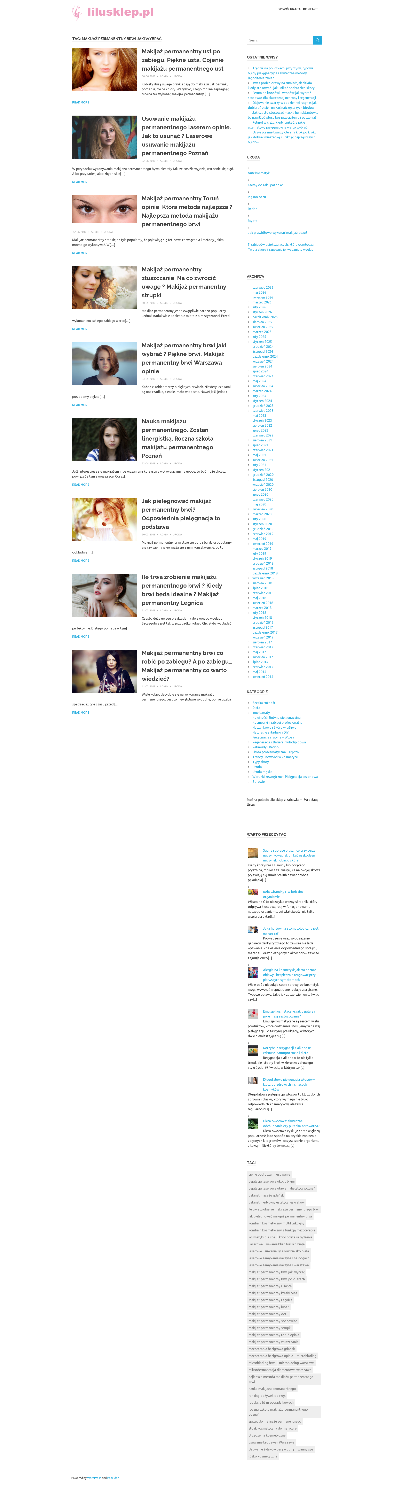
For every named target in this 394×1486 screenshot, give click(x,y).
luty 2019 (259, 553)
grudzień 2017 (263, 622)
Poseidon (113, 1478)
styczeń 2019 (262, 558)
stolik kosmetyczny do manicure (273, 1428)
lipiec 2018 (260, 588)
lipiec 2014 (260, 662)
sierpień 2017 (262, 642)
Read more (80, 102)
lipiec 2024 (260, 371)
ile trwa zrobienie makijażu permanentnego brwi (284, 1209)
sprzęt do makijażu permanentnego (275, 1421)
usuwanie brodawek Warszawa (271, 1442)
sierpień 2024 (262, 366)
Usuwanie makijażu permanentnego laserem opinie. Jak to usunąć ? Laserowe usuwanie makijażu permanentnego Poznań (186, 136)
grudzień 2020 (263, 475)
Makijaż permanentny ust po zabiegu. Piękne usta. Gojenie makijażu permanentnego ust (183, 60)
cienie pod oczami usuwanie (269, 1174)
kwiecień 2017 (262, 657)
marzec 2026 (261, 302)
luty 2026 (259, 307)
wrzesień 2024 (263, 361)
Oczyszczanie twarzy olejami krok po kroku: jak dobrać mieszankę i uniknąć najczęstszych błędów (282, 137)
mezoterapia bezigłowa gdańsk (272, 1349)
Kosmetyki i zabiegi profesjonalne (277, 722)
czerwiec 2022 (262, 435)
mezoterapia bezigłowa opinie (271, 1356)
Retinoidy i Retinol (265, 747)
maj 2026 (259, 292)
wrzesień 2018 (263, 578)
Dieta (256, 708)
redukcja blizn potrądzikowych (271, 1402)
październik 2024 (265, 356)
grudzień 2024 (263, 346)
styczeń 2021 (262, 470)
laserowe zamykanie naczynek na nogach (279, 1258)
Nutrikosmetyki (259, 173)
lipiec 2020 (260, 494)
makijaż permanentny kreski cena (273, 1293)
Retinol (253, 209)
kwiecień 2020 (262, 509)
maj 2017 (259, 652)
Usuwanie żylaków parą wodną (271, 1449)
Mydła (252, 221)
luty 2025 (259, 337)
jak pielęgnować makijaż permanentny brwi (280, 1216)
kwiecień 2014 (262, 677)
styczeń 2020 (262, 524)
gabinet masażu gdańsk (266, 1195)
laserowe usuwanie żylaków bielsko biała (279, 1251)
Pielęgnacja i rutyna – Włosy (273, 737)
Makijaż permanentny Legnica (270, 1300)
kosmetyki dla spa (262, 1237)
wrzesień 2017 (263, 637)
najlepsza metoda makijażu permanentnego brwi (281, 1379)
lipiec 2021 (260, 445)
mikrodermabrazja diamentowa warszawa (280, 1370)
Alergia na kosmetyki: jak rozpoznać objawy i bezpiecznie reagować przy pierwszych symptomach (289, 975)
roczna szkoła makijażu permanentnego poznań (278, 1412)
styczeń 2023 (262, 420)
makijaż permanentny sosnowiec (273, 1321)
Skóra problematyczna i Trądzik (275, 752)
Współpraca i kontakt (298, 9)
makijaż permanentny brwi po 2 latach (277, 1279)
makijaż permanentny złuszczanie (273, 1342)
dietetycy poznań (302, 1188)
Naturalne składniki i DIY (270, 732)
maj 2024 (259, 381)
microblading (306, 1356)
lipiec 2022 (260, 430)
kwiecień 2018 (262, 603)
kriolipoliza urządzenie (295, 1237)
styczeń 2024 (262, 401)
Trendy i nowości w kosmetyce (275, 757)
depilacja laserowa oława (267, 1188)
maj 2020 (259, 504)
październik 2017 (265, 632)
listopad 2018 (262, 568)
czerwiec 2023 (262, 410)
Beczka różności (264, 703)
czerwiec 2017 (262, 647)
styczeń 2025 (262, 341)
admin (164, 76)
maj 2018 (259, 598)
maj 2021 (259, 455)
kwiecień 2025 (262, 327)
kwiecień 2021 (262, 460)
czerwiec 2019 (262, 534)
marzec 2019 (261, 548)
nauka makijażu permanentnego (272, 1389)
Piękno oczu (257, 197)
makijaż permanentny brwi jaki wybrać (277, 1272)
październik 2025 (265, 317)
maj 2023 (259, 415)
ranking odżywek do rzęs (267, 1396)
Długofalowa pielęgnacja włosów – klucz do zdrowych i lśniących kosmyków (289, 1084)
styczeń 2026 (262, 312)
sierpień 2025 (262, 322)
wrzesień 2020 (263, 484)
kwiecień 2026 (262, 297)
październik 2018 (265, 573)
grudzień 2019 (263, 529)
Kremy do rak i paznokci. (266, 185)
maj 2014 (259, 672)
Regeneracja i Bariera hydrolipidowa (279, 742)
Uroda (177, 76)
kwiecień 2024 (262, 386)
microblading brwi (262, 1363)
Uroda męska (262, 772)
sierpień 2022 (262, 425)
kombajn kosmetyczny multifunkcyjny (276, 1223)
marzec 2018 (261, 608)
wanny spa (306, 1449)
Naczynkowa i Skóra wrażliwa (274, 727)
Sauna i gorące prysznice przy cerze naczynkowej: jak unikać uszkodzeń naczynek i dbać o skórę (289, 855)
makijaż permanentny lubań (269, 1307)
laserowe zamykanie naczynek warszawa (279, 1265)
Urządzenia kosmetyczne (267, 1435)
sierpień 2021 (262, 440)
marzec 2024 (261, 391)
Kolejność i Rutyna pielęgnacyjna (276, 717)
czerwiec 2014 (262, 667)
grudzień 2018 (263, 563)
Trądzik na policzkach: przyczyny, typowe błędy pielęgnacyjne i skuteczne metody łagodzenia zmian (280, 73)
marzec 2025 (261, 332)
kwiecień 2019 (262, 543)
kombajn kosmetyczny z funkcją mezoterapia (282, 1230)
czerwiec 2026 (262, 287)
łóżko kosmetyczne (263, 1456)
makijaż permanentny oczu (268, 1314)
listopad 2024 (262, 351)
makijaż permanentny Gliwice (270, 1286)
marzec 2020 (261, 514)
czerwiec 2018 (262, 593)
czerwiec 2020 (262, 499)
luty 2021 (259, 465)
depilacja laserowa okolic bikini (272, 1181)
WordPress (94, 1478)
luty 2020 (259, 519)
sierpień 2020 (262, 489)
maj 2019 (259, 539)
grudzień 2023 (263, 406)
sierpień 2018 (262, 583)
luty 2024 (259, 396)
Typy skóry (260, 762)
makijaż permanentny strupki (270, 1328)
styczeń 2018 (262, 617)
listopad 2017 (262, 627)
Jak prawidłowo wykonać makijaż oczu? (277, 232)
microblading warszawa (297, 1363)
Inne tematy (261, 712)
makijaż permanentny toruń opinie (274, 1335)
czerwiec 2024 (262, 376)
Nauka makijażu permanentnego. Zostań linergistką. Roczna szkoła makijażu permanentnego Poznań (177, 438)
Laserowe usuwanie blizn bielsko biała (277, 1244)
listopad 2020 (262, 479)
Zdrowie (258, 781)
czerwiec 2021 (262, 450)
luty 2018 (259, 612)
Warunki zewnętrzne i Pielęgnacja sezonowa (285, 777)
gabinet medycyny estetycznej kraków (277, 1202)
